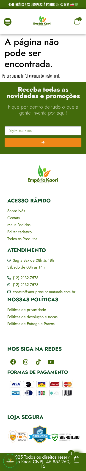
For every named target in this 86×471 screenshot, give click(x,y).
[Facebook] (13, 362)
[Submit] (43, 142)
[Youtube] (51, 362)
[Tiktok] (38, 362)
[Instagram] (25, 362)
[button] (10, 461)
